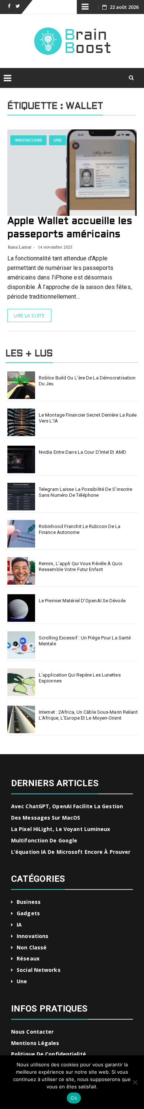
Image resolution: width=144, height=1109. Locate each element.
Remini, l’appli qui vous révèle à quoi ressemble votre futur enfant (80, 566)
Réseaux (28, 958)
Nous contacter (32, 1031)
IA (19, 924)
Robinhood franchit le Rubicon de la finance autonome (80, 529)
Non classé (32, 947)
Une (58, 140)
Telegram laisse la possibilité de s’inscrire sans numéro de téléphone (85, 492)
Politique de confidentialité (48, 1054)
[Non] (134, 1082)
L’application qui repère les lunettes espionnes (80, 678)
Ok (74, 1098)
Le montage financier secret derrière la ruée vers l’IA (88, 418)
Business (29, 901)
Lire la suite (29, 315)
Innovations (28, 140)
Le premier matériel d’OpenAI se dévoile (82, 600)
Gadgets (28, 913)
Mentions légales (35, 1043)
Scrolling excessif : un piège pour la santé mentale (85, 640)
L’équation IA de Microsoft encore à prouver (70, 851)
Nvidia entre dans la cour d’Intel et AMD (82, 452)
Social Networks (39, 969)
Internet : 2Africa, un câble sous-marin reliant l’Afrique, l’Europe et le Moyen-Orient (88, 715)
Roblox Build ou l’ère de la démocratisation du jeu (87, 380)
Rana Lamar (19, 247)
